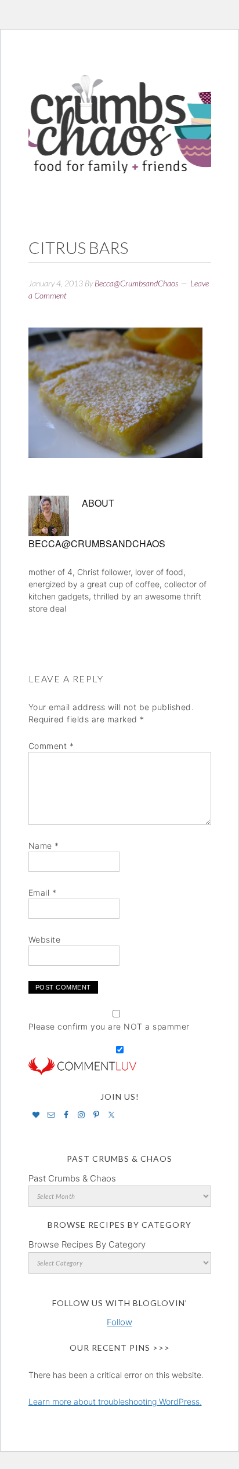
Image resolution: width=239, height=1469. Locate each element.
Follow (119, 1322)
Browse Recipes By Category (87, 1244)
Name (43, 845)
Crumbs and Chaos (119, 111)
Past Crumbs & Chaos (72, 1178)
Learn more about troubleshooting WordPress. (115, 1401)
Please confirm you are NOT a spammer (109, 1026)
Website (44, 939)
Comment (51, 746)
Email (42, 892)
